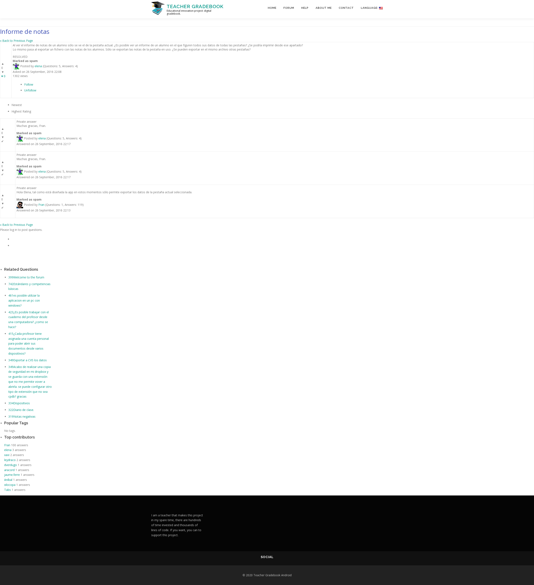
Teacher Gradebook (195, 6)
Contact (346, 7)
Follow (28, 84)
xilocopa (9, 485)
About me (324, 7)
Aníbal (8, 480)
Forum (288, 7)
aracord (9, 470)
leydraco (10, 460)
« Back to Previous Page (16, 41)
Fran (41, 205)
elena (38, 66)
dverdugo (10, 465)
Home (272, 7)
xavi (6, 455)
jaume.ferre (12, 475)
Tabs (7, 490)
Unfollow (30, 90)
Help (305, 7)
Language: (370, 7)
